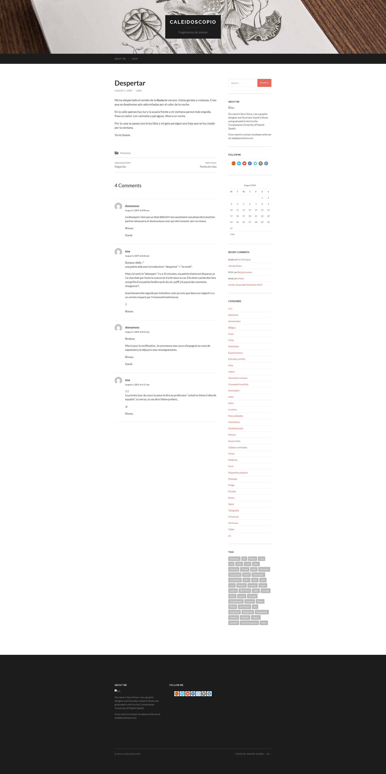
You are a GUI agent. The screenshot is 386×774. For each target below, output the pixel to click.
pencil (242, 596)
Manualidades (235, 415)
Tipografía (233, 510)
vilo (230, 265)
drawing (234, 569)
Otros (231, 453)
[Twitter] (255, 165)
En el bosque (244, 259)
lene (139, 90)
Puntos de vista (208, 165)
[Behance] (239, 165)
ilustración (235, 580)
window (233, 622)
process (249, 601)
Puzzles (232, 491)
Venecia (233, 617)
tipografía (247, 612)
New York (244, 590)
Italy (255, 580)
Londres (232, 409)
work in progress (249, 622)
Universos (233, 516)
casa (261, 558)
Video (231, 529)
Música (232, 434)
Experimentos (235, 352)
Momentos (125, 153)
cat (231, 564)
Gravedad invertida (238, 384)
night (255, 590)
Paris (232, 596)
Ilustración (233, 390)
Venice (256, 617)
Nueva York (234, 441)
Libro (231, 403)
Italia (231, 396)
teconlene (234, 612)
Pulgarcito (123, 165)
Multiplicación (235, 428)
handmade (235, 574)
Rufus (239, 265)
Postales (232, 478)
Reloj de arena (244, 272)
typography (261, 612)
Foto (230, 365)
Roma (231, 497)
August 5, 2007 (123, 90)
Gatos (231, 371)
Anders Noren (255, 754)
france (245, 569)
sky (255, 606)
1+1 (230, 308)
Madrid (241, 585)
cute (247, 564)
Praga (231, 485)
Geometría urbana (237, 377)
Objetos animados (237, 447)
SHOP (135, 58)
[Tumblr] (266, 165)
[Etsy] (233, 165)
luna (232, 585)
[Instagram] (260, 165)
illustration (258, 574)
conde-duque (235, 284)
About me (120, 58)
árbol (263, 622)
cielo (239, 564)
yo (229, 535)
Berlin (252, 558)
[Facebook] (250, 165)
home (246, 574)
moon (263, 585)
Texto (231, 504)
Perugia (252, 596)
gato (254, 569)
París (231, 466)
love (263, 580)
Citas (231, 340)
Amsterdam (234, 321)
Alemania (233, 314)
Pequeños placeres (238, 472)
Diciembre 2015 (254, 284)
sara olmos (244, 606)
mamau (252, 585)
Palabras (232, 459)
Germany (264, 569)
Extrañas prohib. (236, 358)
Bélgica (232, 327)
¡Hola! (240, 278)
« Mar (232, 234)
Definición (233, 346)
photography (236, 601)
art (244, 558)
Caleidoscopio (193, 22)
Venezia (245, 617)
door (256, 564)
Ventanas (233, 522)
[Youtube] (244, 165)
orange (265, 590)
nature (233, 590)
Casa (230, 333)
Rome (232, 606)
